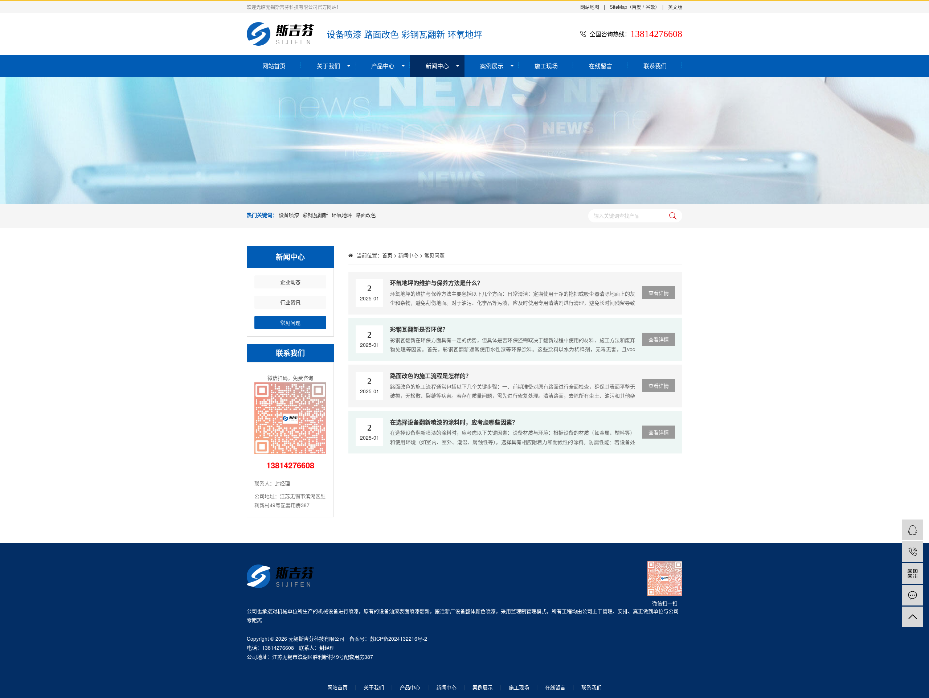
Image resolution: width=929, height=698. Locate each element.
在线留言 (600, 66)
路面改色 (366, 214)
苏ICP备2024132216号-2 (398, 638)
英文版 (675, 6)
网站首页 (274, 66)
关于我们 (328, 66)
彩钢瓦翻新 (315, 214)
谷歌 (650, 6)
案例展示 (491, 66)
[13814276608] (912, 551)
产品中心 (382, 66)
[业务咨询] (912, 530)
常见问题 (434, 255)
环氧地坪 (342, 214)
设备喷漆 (289, 214)
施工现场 (546, 66)
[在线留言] (912, 595)
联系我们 (655, 66)
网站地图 (589, 6)
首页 (387, 255)
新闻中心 (437, 66)
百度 (636, 6)
